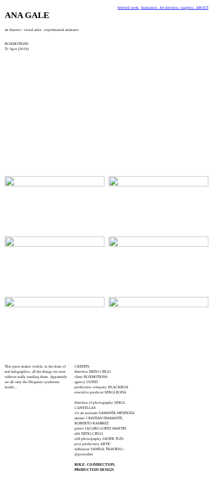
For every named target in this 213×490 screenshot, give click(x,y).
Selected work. (128, 8)
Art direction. (169, 8)
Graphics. (188, 8)
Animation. (150, 8)
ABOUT (202, 8)
